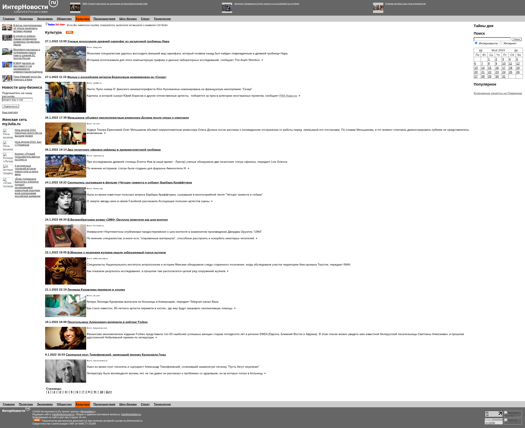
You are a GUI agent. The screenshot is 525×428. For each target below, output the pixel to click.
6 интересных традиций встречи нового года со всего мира (26, 170)
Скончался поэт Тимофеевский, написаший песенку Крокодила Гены (116, 354)
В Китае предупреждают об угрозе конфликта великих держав (27, 28)
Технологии (162, 18)
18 (510, 67)
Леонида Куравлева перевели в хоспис (96, 289)
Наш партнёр (10, 112)
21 (483, 72)
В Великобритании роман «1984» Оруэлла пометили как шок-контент (117, 219)
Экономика (45, 18)
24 (504, 72)
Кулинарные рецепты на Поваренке (498, 93)
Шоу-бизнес (128, 18)
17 (504, 67)
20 (476, 72)
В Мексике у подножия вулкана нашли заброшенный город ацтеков (116, 252)
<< (480, 50)
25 (510, 72)
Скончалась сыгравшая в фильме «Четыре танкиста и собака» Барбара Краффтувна (129, 182)
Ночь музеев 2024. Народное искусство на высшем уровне (28, 133)
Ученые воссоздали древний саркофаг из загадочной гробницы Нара (118, 41)
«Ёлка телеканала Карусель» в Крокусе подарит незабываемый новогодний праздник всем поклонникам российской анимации (27, 187)
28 (483, 76)
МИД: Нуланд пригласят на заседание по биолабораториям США (115, 3)
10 (101, 392)
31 (504, 76)
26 (518, 72)
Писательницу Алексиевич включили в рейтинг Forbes (107, 322)
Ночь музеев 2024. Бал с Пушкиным (28, 143)
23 (497, 72)
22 (489, 72)
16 (497, 67)
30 (497, 76)
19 (518, 67)
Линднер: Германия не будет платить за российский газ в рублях (266, 3)
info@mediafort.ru (131, 414)
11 (510, 63)
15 (489, 67)
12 (518, 63)
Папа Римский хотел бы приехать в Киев (27, 78)
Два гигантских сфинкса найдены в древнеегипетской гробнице (114, 149)
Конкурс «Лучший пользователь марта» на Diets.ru (27, 156)
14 (483, 67)
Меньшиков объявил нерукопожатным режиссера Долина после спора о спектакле (128, 117)
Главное (9, 18)
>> (516, 50)
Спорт (145, 18)
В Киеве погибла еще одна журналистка (406, 3)
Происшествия (104, 18)
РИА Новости (288, 95)
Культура (82, 18)
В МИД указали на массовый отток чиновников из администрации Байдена (28, 67)
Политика (26, 18)
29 (489, 76)
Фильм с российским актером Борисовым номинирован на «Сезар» (117, 77)
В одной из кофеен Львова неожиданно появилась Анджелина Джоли (26, 40)
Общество (64, 18)
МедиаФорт (88, 411)
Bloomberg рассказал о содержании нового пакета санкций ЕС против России (26, 54)
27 (476, 76)
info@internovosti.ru (63, 414)
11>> (109, 392)
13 (476, 67)
